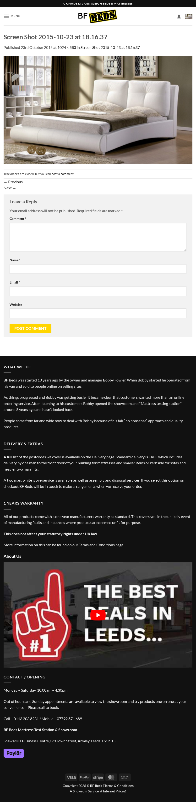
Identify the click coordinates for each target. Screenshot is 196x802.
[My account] (179, 16)
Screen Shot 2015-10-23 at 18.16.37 (110, 47)
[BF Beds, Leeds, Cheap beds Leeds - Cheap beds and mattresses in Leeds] (98, 16)
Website (16, 304)
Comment (18, 218)
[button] (12, 16)
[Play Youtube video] (98, 615)
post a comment (63, 174)
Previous (13, 181)
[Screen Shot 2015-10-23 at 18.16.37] (98, 109)
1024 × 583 (66, 47)
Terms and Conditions (97, 544)
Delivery (99, 457)
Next (10, 187)
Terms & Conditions (119, 786)
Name (15, 260)
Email (15, 282)
